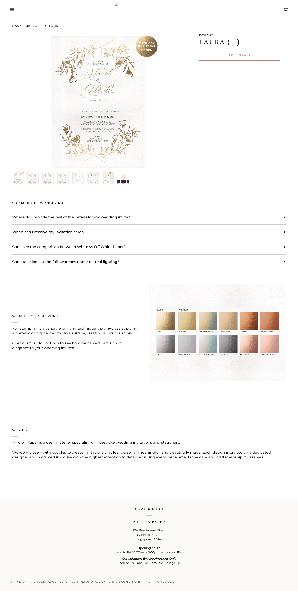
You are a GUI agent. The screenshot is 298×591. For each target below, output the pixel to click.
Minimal (32, 26)
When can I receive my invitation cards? (49, 232)
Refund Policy (92, 581)
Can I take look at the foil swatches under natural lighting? (65, 262)
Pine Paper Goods (158, 581)
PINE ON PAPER (25, 581)
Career (71, 581)
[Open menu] (16, 9)
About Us (55, 581)
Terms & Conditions (124, 581)
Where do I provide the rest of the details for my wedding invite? (71, 217)
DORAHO (206, 35)
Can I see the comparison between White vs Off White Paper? (69, 247)
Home (17, 26)
